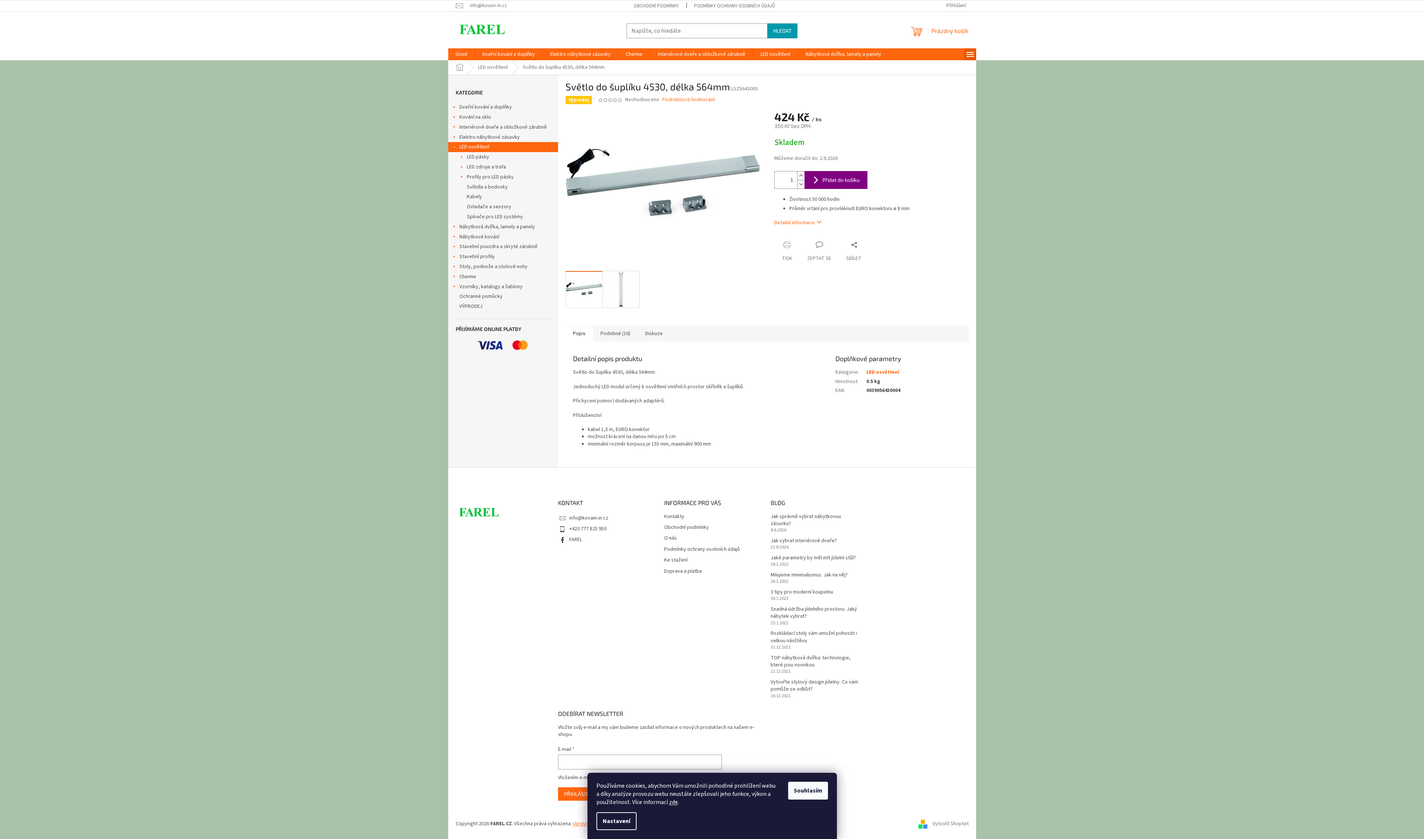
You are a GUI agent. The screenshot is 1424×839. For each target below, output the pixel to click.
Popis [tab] (579, 333)
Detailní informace (794, 222)
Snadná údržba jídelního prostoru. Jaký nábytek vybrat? (814, 613)
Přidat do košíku (841, 180)
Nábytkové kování (479, 237)
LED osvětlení (474, 147)
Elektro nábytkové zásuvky (489, 137)
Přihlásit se (580, 794)
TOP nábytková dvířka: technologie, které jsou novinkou (811, 662)
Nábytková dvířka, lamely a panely (497, 227)
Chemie (467, 276)
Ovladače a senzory (489, 206)
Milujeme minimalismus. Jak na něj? (809, 575)
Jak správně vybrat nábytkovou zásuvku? (806, 520)
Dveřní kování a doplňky (485, 107)
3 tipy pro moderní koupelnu (802, 592)
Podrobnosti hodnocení (688, 99)
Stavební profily (477, 256)
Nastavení (616, 821)
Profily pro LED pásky (490, 177)
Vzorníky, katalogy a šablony (491, 286)
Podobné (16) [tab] (615, 333)
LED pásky (478, 157)
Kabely (474, 196)
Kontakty (674, 516)
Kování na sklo (475, 117)
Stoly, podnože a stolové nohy (493, 266)
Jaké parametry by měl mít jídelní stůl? (813, 558)
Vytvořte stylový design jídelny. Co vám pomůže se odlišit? (814, 686)
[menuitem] (461, 54)
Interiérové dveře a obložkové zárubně (503, 127)
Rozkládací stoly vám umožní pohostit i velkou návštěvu (814, 637)
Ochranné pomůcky (481, 296)
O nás (670, 538)
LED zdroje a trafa (486, 167)
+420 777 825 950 (587, 529)
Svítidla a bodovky (487, 187)
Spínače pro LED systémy (495, 217)
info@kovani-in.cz (588, 518)
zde (673, 802)
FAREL (575, 539)
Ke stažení (676, 560)
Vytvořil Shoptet (951, 823)
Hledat (782, 31)
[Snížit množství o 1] (801, 184)
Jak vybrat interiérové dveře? (804, 540)
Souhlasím (808, 791)
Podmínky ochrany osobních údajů (734, 6)
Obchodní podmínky (656, 6)
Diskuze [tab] (654, 333)
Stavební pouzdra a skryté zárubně (498, 246)
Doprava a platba (683, 571)
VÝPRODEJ (470, 306)
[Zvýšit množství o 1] (801, 175)
